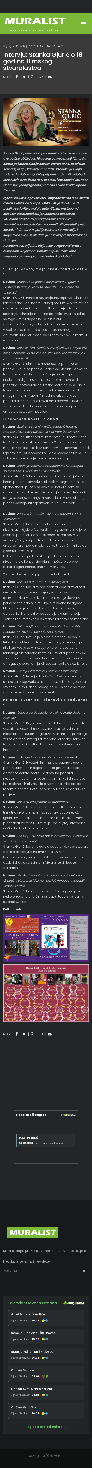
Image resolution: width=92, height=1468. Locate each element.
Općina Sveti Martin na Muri (32, 1389)
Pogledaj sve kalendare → (46, 1427)
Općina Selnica (22, 1370)
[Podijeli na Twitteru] (24, 76)
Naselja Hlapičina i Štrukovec (33, 1333)
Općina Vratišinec (24, 1407)
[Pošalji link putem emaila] (50, 76)
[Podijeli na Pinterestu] (32, 76)
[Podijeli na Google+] (41, 76)
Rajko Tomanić (55, 46)
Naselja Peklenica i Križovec (32, 1352)
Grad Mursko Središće (28, 1314)
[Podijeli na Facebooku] (17, 76)
